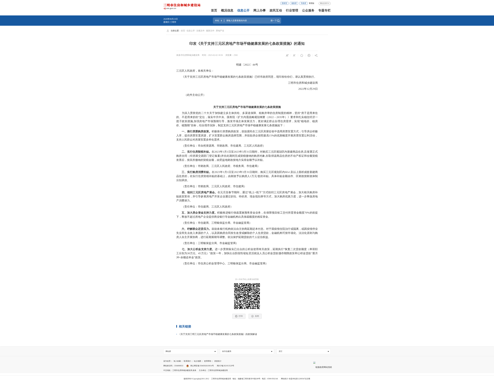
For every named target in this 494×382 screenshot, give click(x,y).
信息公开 (243, 10)
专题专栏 (324, 10)
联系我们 (187, 361)
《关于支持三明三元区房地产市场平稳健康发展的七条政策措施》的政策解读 (217, 334)
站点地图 (197, 361)
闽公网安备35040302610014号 (202, 366)
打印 (241, 316)
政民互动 (276, 10)
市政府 (303, 3)
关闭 (257, 316)
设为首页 (167, 361)
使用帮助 (207, 361)
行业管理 (292, 10)
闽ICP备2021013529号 (225, 366)
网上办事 (259, 10)
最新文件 (210, 31)
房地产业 (220, 31)
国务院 (284, 3)
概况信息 (227, 10)
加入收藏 (177, 361)
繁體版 (311, 3)
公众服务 (308, 10)
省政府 (294, 3)
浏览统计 (217, 361)
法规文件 (200, 31)
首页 (214, 10)
